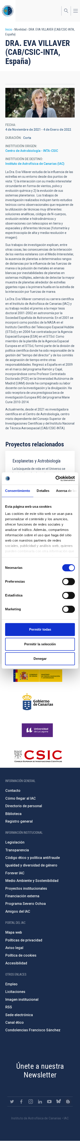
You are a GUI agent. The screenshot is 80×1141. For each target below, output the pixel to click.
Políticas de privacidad (23, 940)
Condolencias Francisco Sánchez (32, 1030)
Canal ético (14, 1022)
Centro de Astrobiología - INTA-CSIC (31, 151)
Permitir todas (40, 629)
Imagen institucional (21, 999)
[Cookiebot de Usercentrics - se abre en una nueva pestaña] (56, 478)
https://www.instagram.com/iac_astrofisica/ (30, 1101)
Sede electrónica (19, 1015)
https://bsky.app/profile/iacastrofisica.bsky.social (58, 1101)
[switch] (68, 581)
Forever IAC (14, 873)
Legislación (14, 842)
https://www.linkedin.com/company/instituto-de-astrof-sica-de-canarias (40, 1101)
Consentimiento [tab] (17, 491)
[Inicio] (8, 11)
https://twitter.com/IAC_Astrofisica (12, 1101)
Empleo (11, 984)
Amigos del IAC (17, 911)
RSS (8, 1007)
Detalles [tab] (43, 491)
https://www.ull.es (38, 730)
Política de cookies (20, 955)
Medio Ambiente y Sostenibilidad (31, 881)
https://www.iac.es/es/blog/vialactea (68, 1101)
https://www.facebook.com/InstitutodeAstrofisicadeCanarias (21, 1101)
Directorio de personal (23, 806)
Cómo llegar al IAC (20, 798)
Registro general (19, 821)
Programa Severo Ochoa (25, 904)
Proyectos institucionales (26, 888)
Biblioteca (13, 814)
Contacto (12, 790)
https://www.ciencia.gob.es (37, 675)
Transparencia (17, 850)
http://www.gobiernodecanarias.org (37, 702)
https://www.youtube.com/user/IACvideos (49, 1101)
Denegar (40, 658)
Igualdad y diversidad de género (31, 865)
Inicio (8, 29)
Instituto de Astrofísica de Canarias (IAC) (34, 163)
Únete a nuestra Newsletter (40, 1070)
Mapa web (13, 932)
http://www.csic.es (38, 756)
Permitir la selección (40, 644)
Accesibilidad (16, 963)
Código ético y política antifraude (32, 858)
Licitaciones (15, 992)
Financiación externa (22, 896)
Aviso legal (14, 948)
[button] (40, 103)
